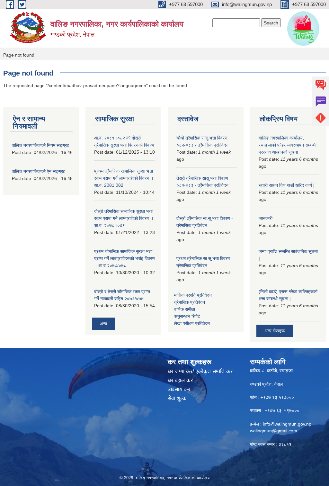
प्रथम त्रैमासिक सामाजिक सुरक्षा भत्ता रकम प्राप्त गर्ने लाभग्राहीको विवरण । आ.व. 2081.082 (124, 178)
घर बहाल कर (180, 380)
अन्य (103, 323)
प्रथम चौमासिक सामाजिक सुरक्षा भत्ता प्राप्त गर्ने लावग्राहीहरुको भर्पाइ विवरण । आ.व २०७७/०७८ (124, 258)
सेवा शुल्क (177, 398)
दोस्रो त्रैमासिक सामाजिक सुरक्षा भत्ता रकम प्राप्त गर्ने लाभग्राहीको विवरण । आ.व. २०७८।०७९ (124, 218)
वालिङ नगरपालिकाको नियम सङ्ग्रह (40, 145)
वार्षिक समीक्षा (184, 309)
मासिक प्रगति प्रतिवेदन (193, 295)
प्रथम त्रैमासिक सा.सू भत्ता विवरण (203, 258)
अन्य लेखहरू (274, 330)
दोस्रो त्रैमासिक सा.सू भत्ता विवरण (203, 218)
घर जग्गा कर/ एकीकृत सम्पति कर (200, 371)
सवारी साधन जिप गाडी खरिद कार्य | (287, 185)
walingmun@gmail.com (273, 430)
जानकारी (265, 218)
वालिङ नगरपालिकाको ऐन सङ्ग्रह (38, 171)
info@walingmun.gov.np (287, 424)
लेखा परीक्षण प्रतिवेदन (192, 323)
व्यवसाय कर (179, 389)
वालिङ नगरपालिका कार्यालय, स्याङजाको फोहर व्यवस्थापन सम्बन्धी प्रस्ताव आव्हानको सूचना (287, 145)
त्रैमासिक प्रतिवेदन (213, 145)
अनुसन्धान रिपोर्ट (187, 316)
